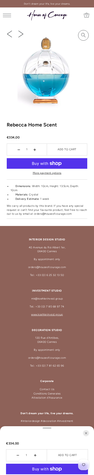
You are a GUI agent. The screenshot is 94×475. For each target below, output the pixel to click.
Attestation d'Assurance (47, 397)
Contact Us (47, 389)
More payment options (47, 173)
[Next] (21, 34)
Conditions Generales (47, 393)
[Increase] (35, 149)
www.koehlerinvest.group (47, 314)
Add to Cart (67, 149)
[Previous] (9, 34)
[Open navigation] (8, 15)
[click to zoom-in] (83, 35)
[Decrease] (19, 149)
